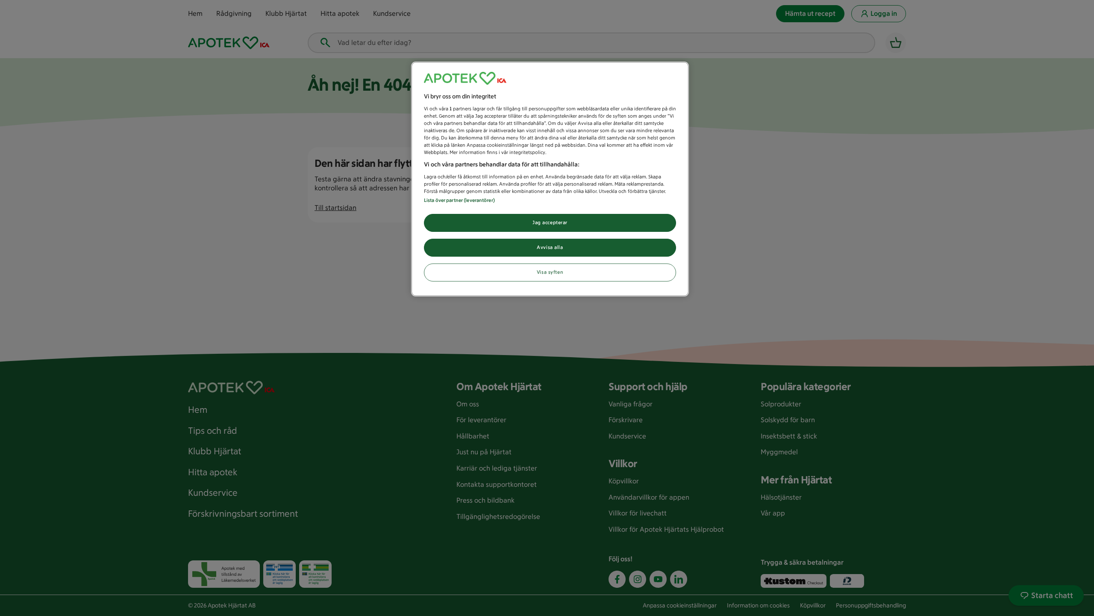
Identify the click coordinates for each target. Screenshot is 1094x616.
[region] (550, 179)
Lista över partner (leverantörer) (459, 200)
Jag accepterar (550, 222)
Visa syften (550, 272)
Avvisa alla (550, 247)
